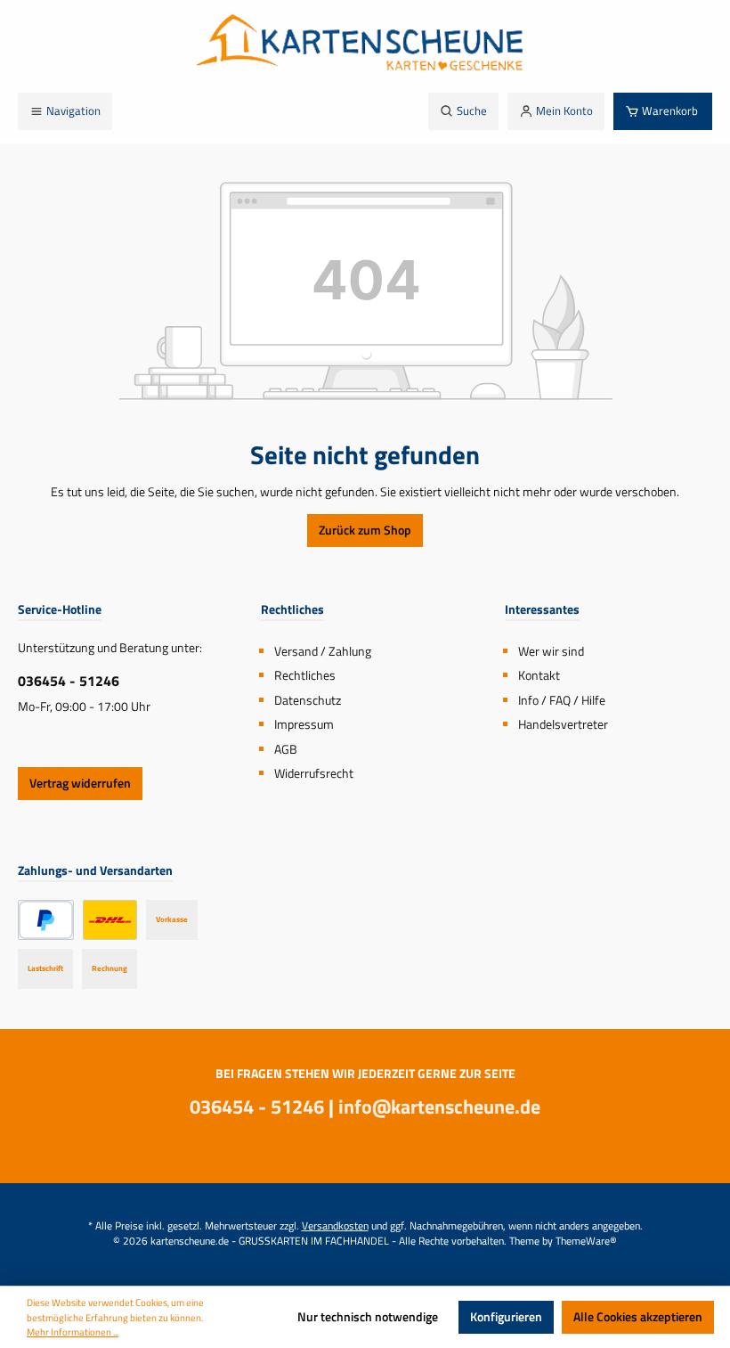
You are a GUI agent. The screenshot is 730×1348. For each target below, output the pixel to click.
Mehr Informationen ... (72, 1332)
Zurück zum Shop (365, 530)
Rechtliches (305, 675)
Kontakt (539, 675)
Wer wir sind (551, 651)
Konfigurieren (506, 1317)
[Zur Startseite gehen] (365, 46)
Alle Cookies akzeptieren (637, 1317)
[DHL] (110, 920)
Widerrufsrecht (313, 773)
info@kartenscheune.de (439, 1106)
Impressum (304, 724)
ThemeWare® (586, 1241)
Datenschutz (307, 700)
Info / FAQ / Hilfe (561, 700)
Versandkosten (335, 1226)
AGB (285, 749)
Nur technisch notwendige (367, 1317)
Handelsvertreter (563, 724)
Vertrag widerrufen (80, 783)
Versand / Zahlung (322, 651)
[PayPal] (46, 920)
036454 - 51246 (68, 680)
